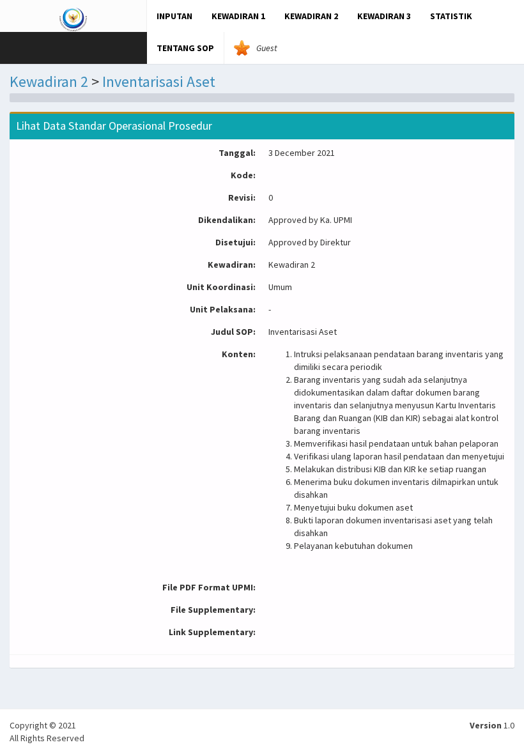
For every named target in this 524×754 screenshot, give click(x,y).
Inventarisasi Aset (158, 81)
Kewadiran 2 (49, 81)
